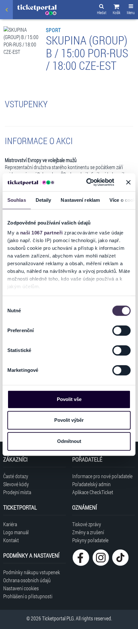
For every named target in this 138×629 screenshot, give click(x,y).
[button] (116, 10)
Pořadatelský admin (91, 484)
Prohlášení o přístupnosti (27, 596)
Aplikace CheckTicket (92, 492)
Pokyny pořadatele (90, 540)
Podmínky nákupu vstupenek (31, 572)
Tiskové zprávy (86, 524)
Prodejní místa (17, 492)
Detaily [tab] (43, 200)
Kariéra (10, 524)
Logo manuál (16, 532)
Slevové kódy (16, 484)
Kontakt (11, 540)
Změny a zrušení (88, 532)
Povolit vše (69, 399)
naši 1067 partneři (41, 232)
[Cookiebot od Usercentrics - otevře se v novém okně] (86, 182)
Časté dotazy (15, 476)
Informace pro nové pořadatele (102, 476)
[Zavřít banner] (128, 182)
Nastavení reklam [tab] (80, 200)
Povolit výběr (69, 420)
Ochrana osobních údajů (27, 580)
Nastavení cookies (21, 588)
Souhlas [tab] (16, 200)
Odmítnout (69, 441)
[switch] (121, 330)
